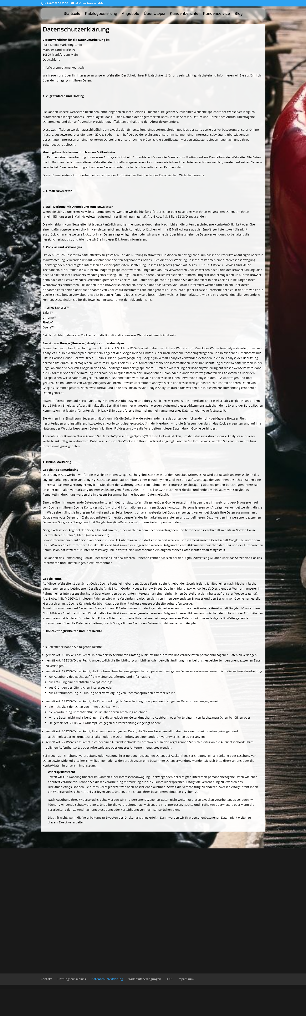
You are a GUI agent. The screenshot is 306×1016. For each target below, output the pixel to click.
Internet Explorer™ (56, 307)
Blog (239, 14)
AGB (169, 979)
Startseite (71, 14)
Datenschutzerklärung (107, 979)
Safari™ (48, 312)
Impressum (186, 979)
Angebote (130, 14)
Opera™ (48, 327)
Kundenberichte (184, 14)
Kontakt (46, 979)
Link (114, 558)
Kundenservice (216, 14)
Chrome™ (49, 317)
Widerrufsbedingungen (144, 979)
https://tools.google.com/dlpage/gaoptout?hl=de (121, 423)
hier (130, 405)
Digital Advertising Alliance (202, 558)
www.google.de (129, 358)
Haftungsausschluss (71, 979)
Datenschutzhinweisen (163, 623)
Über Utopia (154, 14)
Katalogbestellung (101, 14)
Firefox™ (48, 322)
